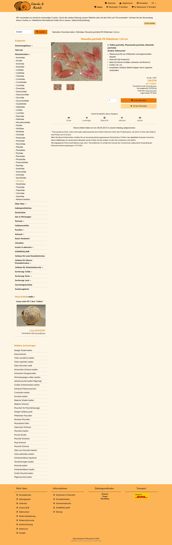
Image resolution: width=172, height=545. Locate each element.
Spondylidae (21, 178)
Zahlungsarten (24, 499)
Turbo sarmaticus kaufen (24, 358)
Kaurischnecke (20, 354)
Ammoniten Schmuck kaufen (26, 370)
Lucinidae (20, 113)
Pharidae (19, 147)
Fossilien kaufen (21, 396)
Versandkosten (40, 333)
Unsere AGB (23, 508)
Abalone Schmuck (21, 404)
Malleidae (20, 119)
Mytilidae (20, 129)
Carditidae (20, 73)
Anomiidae (20, 58)
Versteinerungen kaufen (24, 462)
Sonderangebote (22, 289)
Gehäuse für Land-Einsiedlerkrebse (30, 256)
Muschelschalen (22, 54)
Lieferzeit (22, 503)
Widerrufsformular (26, 520)
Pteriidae (19, 166)
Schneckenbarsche (63, 503)
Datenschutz (23, 512)
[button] (154, 3)
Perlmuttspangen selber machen (27, 377)
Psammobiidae (22, 162)
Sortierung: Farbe (22, 276)
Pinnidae (19, 153)
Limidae (19, 110)
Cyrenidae (20, 85)
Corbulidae (20, 79)
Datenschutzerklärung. (81, 20)
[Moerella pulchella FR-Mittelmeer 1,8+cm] (58, 87)
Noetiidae (20, 132)
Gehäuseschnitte (22, 226)
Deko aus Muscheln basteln (25, 450)
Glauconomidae (22, 95)
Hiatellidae (20, 107)
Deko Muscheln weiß (23, 366)
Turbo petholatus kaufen (24, 454)
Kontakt (21, 533)
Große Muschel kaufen (23, 473)
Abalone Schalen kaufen (24, 400)
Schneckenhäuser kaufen (24, 469)
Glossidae (20, 98)
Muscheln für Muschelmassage (27, 408)
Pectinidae (20, 141)
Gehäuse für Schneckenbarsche (28, 267)
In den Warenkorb (139, 100)
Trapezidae (20, 190)
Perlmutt (19, 221)
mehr (31, 297)
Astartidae (20, 67)
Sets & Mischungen (23, 217)
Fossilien (19, 230)
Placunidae (20, 156)
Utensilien (19, 243)
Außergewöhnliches (23, 208)
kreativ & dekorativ (23, 247)
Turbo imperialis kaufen (23, 362)
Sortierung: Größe (23, 272)
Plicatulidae (20, 159)
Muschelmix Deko (21, 423)
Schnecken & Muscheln (65, 495)
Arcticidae (20, 64)
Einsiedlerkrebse (62, 499)
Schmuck (19, 234)
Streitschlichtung (25, 525)
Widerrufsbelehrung (27, 516)
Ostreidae (20, 135)
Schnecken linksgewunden (25, 373)
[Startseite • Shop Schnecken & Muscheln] (29, 6)
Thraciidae (20, 187)
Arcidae (19, 61)
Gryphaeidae (21, 104)
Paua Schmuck (20, 443)
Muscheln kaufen (21, 431)
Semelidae (20, 169)
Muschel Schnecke (22, 439)
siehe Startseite (151, 91)
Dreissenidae (21, 92)
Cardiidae (20, 70)
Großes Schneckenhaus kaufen (27, 385)
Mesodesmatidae (23, 122)
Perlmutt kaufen (20, 466)
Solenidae (20, 175)
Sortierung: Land (22, 280)
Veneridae (20, 196)
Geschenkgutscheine (23, 285)
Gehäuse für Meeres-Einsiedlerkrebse (24, 261)
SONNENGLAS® (22, 252)
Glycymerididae (22, 101)
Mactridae (20, 116)
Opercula (19, 50)
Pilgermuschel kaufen (23, 477)
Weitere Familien (23, 199)
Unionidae (20, 193)
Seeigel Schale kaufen (23, 350)
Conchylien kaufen (22, 393)
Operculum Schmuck (22, 427)
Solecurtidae (21, 172)
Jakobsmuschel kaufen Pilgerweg (28, 381)
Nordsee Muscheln (22, 419)
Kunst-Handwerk (22, 239)
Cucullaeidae (21, 82)
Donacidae (20, 88)
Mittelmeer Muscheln (23, 416)
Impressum (23, 529)
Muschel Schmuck (21, 446)
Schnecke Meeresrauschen (25, 389)
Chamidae (20, 76)
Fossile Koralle (20, 435)
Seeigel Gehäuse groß (23, 412)
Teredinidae (20, 184)
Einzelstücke (20, 213)
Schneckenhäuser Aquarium (25, 458)
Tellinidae (20, 181)
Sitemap (58, 512)
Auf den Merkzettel (139, 106)
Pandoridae (20, 138)
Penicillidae (20, 144)
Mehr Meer (20, 204)
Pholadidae (20, 150)
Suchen (41, 32)
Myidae (19, 125)
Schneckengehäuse (23, 46)
